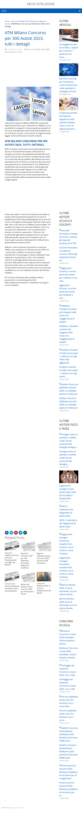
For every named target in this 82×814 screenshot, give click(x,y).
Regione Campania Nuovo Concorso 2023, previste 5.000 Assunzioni (44, 558)
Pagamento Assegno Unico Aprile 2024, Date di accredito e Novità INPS (67, 492)
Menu (4, 11)
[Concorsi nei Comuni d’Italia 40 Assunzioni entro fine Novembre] (12, 577)
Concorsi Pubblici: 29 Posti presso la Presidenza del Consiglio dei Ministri (11, 559)
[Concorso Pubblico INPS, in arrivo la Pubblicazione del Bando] (44, 576)
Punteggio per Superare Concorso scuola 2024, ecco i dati (67, 684)
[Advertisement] (28, 70)
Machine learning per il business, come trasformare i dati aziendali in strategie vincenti (68, 85)
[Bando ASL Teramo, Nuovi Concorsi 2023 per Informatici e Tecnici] (28, 577)
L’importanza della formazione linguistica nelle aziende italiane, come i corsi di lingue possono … (68, 120)
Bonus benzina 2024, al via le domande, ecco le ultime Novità (68, 603)
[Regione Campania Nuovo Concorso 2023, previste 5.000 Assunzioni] (44, 546)
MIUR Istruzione (41, 4)
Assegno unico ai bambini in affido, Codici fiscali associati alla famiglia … (68, 458)
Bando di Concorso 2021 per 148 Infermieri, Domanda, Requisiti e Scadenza (27, 560)
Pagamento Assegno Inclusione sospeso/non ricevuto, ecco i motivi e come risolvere (66, 567)
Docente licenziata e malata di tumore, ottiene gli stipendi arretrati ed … (68, 254)
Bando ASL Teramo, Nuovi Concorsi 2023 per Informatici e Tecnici (27, 589)
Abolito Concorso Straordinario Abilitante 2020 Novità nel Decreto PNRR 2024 (68, 751)
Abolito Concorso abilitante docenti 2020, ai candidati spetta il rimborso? (68, 403)
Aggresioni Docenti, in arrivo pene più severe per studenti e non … (67, 291)
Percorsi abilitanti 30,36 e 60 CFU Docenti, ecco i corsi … (67, 715)
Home (7, 21)
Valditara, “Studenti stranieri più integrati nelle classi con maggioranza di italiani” (68, 334)
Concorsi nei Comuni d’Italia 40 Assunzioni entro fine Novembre (12, 587)
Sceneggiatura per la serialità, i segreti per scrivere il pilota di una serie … (68, 51)
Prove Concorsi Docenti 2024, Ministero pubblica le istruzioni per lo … (68, 789)
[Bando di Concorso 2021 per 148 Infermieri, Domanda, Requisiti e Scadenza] (28, 546)
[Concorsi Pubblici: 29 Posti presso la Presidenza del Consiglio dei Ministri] (12, 546)
